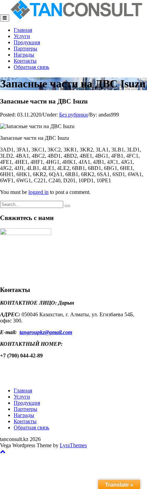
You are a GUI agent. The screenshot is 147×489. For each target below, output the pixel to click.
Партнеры (25, 48)
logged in (38, 192)
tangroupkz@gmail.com (45, 332)
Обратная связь (31, 67)
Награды (24, 55)
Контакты (25, 61)
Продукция (27, 42)
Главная (23, 30)
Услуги (22, 36)
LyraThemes (73, 445)
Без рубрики (73, 115)
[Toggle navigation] (4, 18)
